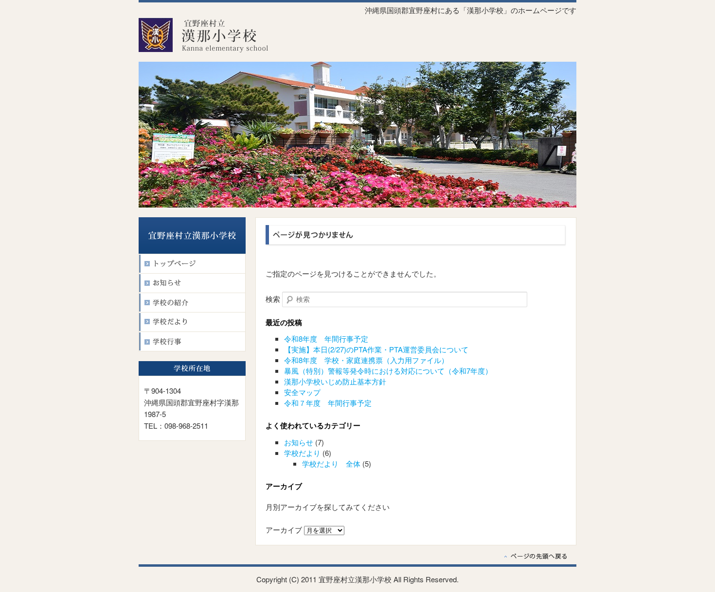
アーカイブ (284, 529)
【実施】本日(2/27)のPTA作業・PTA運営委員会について (376, 349)
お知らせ (298, 442)
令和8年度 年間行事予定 (326, 338)
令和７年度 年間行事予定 (328, 403)
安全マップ (302, 392)
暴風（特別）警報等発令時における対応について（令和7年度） (388, 371)
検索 (273, 299)
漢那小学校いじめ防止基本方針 (335, 381)
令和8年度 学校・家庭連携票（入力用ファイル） (366, 360)
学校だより (302, 453)
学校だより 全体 (331, 463)
